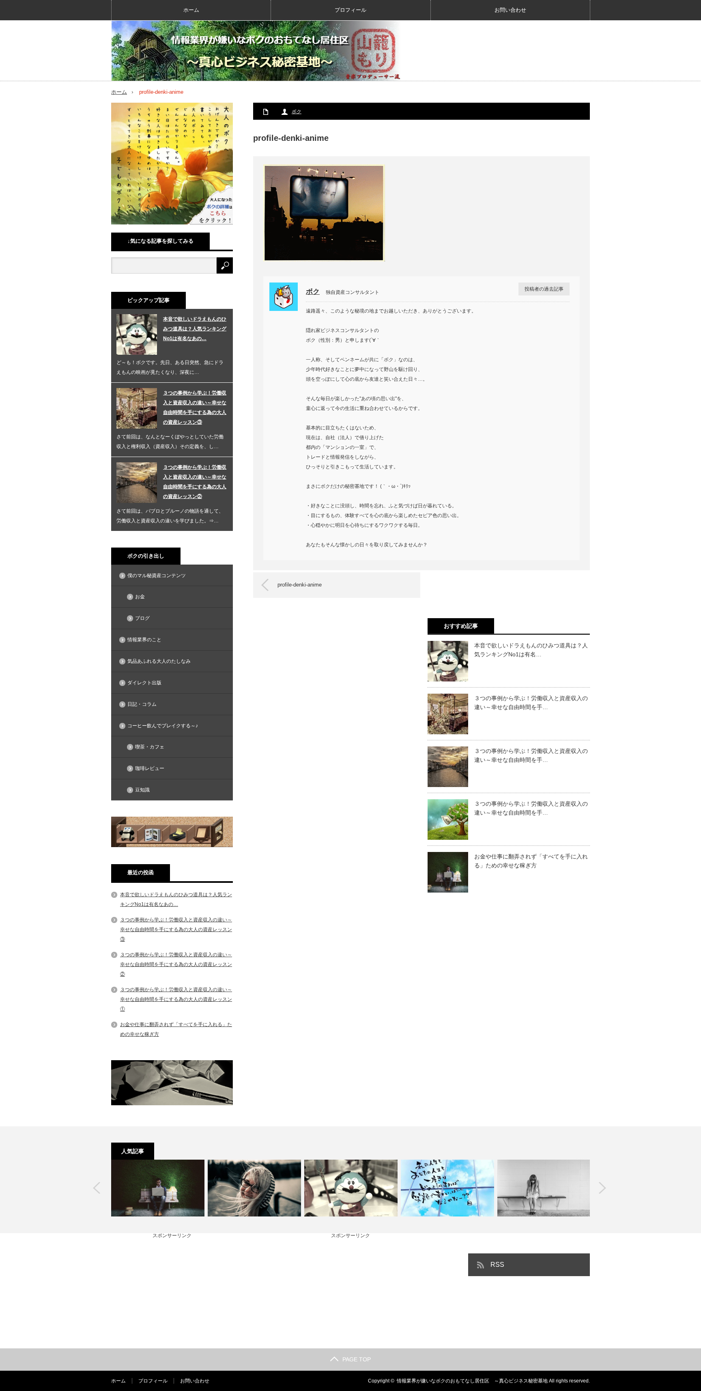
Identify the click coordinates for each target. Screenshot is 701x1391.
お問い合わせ (510, 10)
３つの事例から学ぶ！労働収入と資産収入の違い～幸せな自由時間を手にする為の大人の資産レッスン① (176, 999)
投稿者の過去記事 (544, 289)
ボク (296, 111)
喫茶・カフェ (149, 747)
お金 (140, 597)
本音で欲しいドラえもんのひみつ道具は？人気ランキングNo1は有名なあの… (194, 328)
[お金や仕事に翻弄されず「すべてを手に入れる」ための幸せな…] (157, 1188)
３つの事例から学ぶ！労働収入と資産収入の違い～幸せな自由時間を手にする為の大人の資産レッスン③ (194, 407)
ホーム (191, 10)
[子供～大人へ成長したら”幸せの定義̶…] (254, 1188)
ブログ (142, 618)
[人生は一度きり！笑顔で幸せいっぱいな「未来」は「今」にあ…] (447, 1188)
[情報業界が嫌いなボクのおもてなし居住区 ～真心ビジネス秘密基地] (256, 51)
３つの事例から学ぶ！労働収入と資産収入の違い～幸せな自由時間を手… (531, 702)
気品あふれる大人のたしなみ (159, 661)
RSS (497, 1264)
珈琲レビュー (149, 768)
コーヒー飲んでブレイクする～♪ (162, 726)
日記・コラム (142, 704)
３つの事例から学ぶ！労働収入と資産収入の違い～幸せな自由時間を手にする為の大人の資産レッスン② (194, 481)
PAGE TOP (356, 1359)
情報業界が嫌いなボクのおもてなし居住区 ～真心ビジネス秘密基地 (472, 1381)
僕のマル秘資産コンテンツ (156, 575)
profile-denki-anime (299, 585)
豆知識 (142, 790)
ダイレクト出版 (144, 683)
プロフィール (350, 10)
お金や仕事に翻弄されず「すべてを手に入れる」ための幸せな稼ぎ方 (531, 861)
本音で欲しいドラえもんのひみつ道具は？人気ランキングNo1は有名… (531, 650)
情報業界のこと (144, 640)
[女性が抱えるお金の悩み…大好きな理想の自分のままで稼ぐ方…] (544, 1188)
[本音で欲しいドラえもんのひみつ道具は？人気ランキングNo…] (351, 1188)
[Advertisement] (172, 1288)
